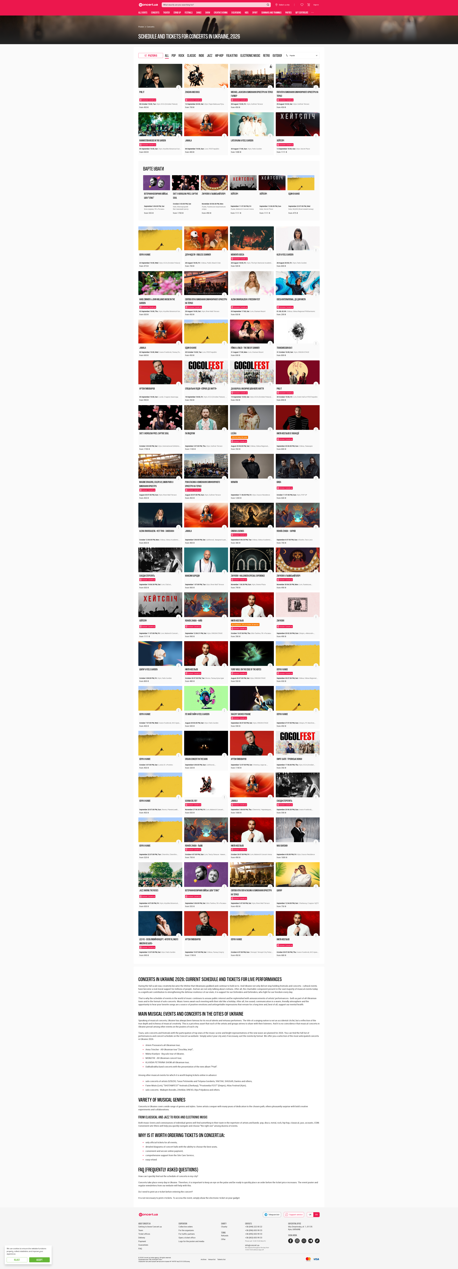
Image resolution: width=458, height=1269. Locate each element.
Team (140, 1230)
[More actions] (178, 87)
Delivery (141, 1237)
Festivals (189, 12)
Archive (203, 1259)
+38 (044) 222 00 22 (253, 1226)
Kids (246, 12)
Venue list (212, 1259)
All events (142, 12)
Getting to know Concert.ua (150, 1226)
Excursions (236, 12)
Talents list (221, 1259)
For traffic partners (187, 1234)
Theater (166, 12)
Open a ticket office (187, 1237)
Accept (39, 1259)
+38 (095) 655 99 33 (253, 1234)
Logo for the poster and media (191, 1241)
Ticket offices (144, 1234)
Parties (288, 12)
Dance (198, 12)
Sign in (316, 5)
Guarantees (143, 1245)
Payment (142, 1241)
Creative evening (221, 12)
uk (310, 1214)
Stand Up (177, 12)
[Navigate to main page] (148, 5)
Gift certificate (301, 12)
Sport (255, 12)
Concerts (155, 12)
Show (207, 12)
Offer (223, 1239)
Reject (17, 1259)
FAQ (140, 1248)
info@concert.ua (252, 1245)
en (316, 1214)
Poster (141, 26)
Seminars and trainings (271, 12)
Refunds (224, 1235)
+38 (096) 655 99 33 (253, 1230)
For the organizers (186, 1230)
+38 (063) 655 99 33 (253, 1237)
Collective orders (186, 1226)
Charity (224, 1226)
